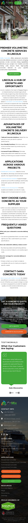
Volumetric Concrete (8, 446)
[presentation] (11, 393)
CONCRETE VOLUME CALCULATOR (11, 471)
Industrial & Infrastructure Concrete (13, 462)
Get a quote (19, 2)
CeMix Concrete (5, 58)
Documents (5, 493)
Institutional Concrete (9, 467)
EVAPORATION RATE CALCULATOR (11, 476)
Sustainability (6, 451)
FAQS (3, 491)
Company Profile (7, 441)
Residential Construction (8, 171)
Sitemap (4, 495)
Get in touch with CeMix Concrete (11, 278)
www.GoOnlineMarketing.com (14, 520)
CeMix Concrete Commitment (11, 444)
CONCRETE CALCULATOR (14, 331)
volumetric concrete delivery (14, 101)
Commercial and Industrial (9, 178)
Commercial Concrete (9, 465)
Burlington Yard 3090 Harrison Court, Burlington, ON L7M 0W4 (13, 428)
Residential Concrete (8, 460)
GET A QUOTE (14, 74)
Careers (4, 453)
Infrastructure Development (9, 187)
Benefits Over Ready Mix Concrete (13, 449)
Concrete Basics (6, 488)
